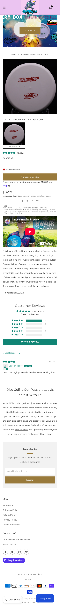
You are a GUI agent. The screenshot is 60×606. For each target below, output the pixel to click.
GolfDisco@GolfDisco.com (16, 539)
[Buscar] (55, 7)
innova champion (13, 209)
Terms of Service (11, 524)
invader (52, 209)
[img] (9, 361)
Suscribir (30, 480)
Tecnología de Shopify (30, 599)
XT (22, 213)
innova (43, 208)
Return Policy (9, 515)
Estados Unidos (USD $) (29, 574)
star (16, 213)
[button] (9, 153)
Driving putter (31, 208)
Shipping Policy (11, 510)
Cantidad (8, 158)
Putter (53, 211)
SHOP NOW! (30, 31)
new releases (21, 429)
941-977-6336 (9, 544)
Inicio (13, 54)
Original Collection (31, 425)
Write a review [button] (30, 341)
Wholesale (8, 505)
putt (7, 211)
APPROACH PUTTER (12, 208)
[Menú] (4, 7)
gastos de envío (13, 196)
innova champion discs (36, 209)
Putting (9, 213)
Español (28, 579)
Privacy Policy (10, 519)
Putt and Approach (39, 211)
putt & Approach (19, 211)
